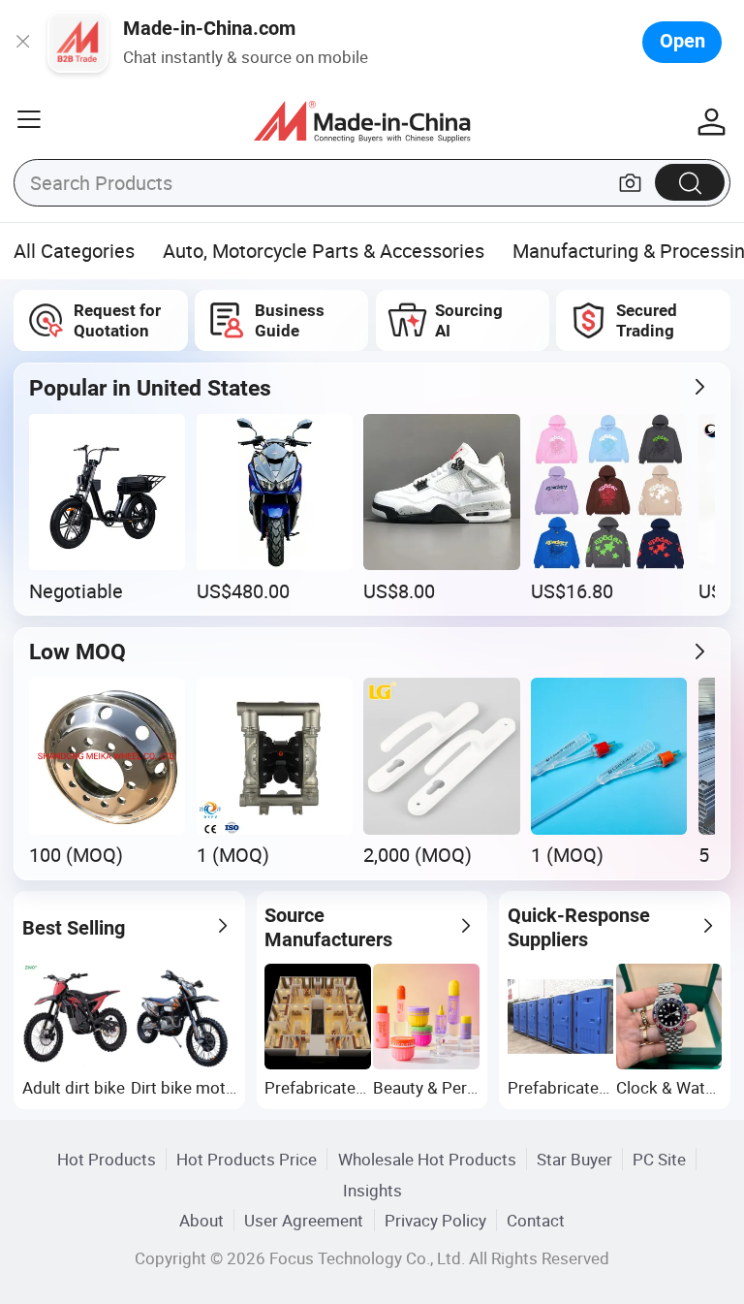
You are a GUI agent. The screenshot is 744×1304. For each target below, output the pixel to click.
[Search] (690, 182)
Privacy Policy (435, 1220)
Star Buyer (574, 1159)
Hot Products (106, 1159)
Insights (372, 1190)
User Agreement (303, 1220)
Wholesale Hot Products (427, 1159)
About (201, 1220)
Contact (536, 1220)
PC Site (659, 1159)
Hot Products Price (246, 1159)
